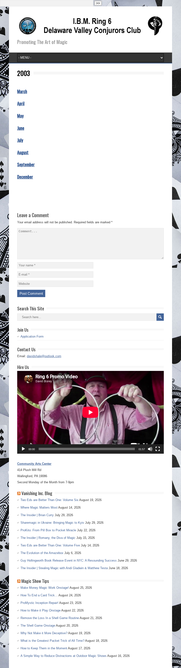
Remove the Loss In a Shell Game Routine (50, 618)
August (23, 152)
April (21, 103)
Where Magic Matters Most (39, 507)
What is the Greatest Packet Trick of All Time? (52, 640)
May (20, 116)
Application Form (32, 336)
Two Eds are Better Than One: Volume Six (49, 500)
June (20, 128)
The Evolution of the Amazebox (42, 553)
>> (98, 3)
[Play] (23, 449)
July (20, 140)
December (25, 177)
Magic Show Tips (35, 580)
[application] (90, 412)
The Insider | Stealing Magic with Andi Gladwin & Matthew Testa (64, 568)
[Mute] (150, 449)
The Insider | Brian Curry (37, 515)
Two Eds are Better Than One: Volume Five (50, 545)
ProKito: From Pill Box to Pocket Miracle (48, 530)
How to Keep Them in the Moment (44, 648)
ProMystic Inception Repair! (39, 603)
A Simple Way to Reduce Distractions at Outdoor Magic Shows (64, 656)
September (26, 164)
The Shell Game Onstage (38, 625)
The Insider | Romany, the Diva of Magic (48, 538)
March (22, 91)
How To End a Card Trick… (39, 595)
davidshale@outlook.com (44, 356)
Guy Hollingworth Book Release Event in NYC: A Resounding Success (69, 560)
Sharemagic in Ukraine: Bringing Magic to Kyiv (52, 522)
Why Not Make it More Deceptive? (44, 633)
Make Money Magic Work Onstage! (45, 587)
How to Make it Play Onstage (41, 610)
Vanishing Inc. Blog (36, 493)
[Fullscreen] (157, 449)
